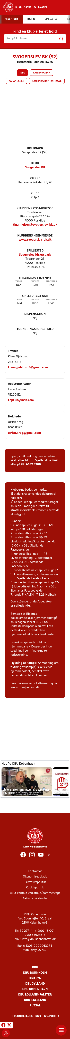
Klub (35, 163)
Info (22, 73)
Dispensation (35, 314)
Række (35, 178)
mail (54, 460)
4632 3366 (33, 464)
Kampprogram (41, 73)
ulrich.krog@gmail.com (24, 433)
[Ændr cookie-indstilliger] (6, 1033)
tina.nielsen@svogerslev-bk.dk (35, 224)
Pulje (35, 193)
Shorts (35, 282)
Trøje (18, 282)
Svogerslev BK (35, 167)
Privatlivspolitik (35, 882)
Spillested (35, 250)
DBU (35, 967)
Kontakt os (35, 871)
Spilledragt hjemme (35, 278)
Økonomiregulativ (35, 876)
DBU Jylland (35, 983)
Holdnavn (35, 148)
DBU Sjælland (35, 1000)
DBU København (35, 989)
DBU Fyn (35, 978)
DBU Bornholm (35, 972)
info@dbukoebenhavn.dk (39, 939)
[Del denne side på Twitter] (9, 1025)
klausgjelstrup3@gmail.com (28, 367)
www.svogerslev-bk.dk (35, 239)
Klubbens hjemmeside (35, 235)
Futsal (35, 1005)
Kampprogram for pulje (47, 81)
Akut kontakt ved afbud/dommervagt (35, 893)
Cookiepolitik (35, 887)
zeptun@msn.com (21, 400)
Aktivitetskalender (35, 898)
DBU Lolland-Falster (35, 994)
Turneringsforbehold (35, 329)
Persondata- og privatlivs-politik (35, 1016)
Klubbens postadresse (35, 208)
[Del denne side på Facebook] (3, 1025)
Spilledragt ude (35, 296)
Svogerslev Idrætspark (35, 254)
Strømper (51, 282)
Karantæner (16, 81)
